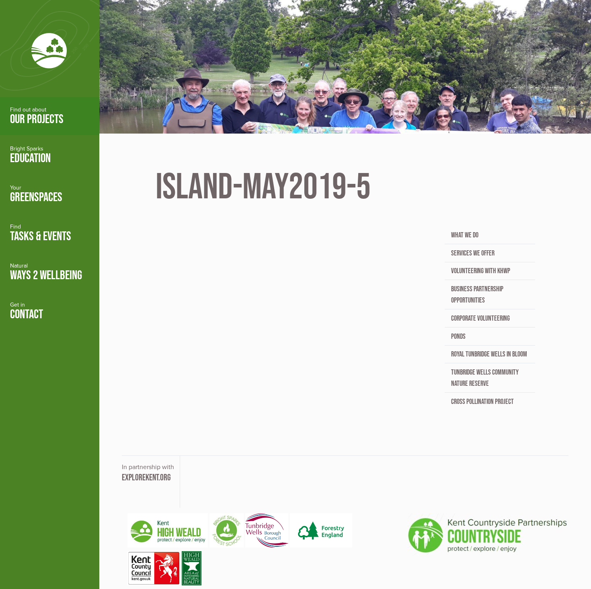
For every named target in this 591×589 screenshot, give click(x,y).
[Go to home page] (49, 48)
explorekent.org (146, 477)
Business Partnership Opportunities (477, 294)
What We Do (464, 235)
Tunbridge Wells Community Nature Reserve (485, 377)
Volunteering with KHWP (480, 271)
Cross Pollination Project (482, 401)
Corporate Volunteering (480, 318)
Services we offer (473, 253)
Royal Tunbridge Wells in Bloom (489, 354)
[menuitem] (49, 116)
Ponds (458, 336)
